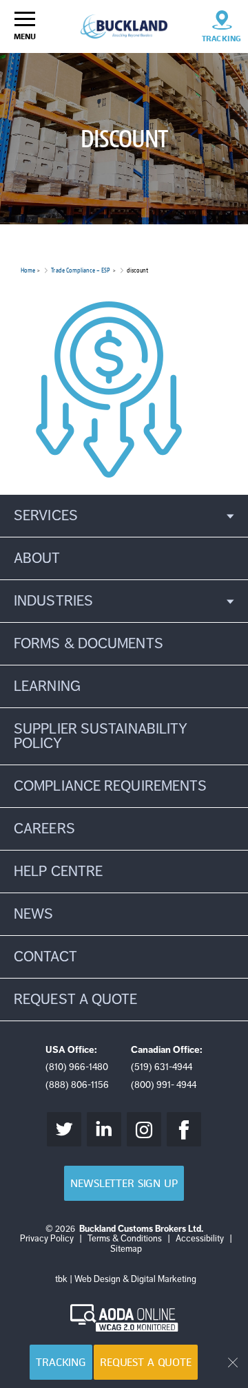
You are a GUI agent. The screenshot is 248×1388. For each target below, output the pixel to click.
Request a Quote (146, 1362)
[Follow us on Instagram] (144, 1129)
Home (28, 270)
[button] (124, 516)
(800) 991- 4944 (163, 1085)
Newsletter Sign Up (123, 1183)
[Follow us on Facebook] (184, 1129)
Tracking (61, 1362)
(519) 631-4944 (161, 1067)
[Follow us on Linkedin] (104, 1129)
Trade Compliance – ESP (80, 270)
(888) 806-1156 (77, 1085)
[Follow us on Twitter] (64, 1129)
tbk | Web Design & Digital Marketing (125, 1279)
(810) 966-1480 (76, 1067)
